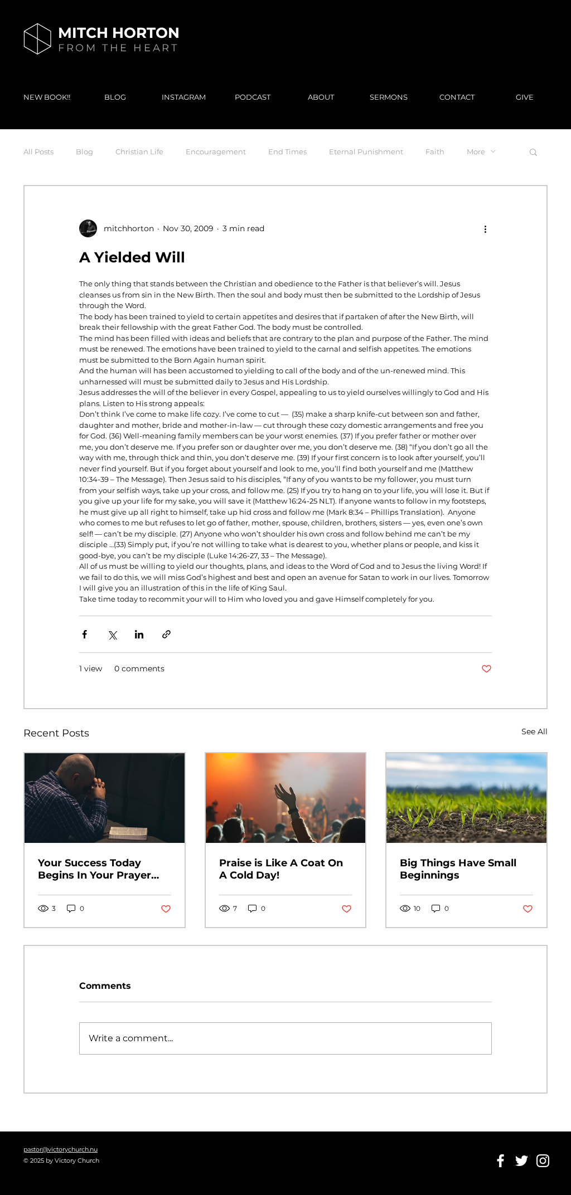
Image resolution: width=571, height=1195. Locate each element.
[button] (533, 151)
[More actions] (485, 228)
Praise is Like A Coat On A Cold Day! (281, 869)
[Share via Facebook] (84, 634)
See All (534, 731)
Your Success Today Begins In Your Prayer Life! (94, 869)
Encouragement (216, 151)
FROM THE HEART (118, 48)
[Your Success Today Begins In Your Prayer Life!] (105, 798)
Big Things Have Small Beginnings (458, 869)
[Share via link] (166, 634)
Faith (434, 151)
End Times (287, 151)
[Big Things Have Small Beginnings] (466, 798)
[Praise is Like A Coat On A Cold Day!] (286, 798)
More (476, 151)
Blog (84, 151)
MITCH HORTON (119, 33)
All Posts (38, 151)
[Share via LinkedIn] (139, 634)
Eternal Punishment (366, 151)
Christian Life (139, 151)
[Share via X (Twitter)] (112, 634)
